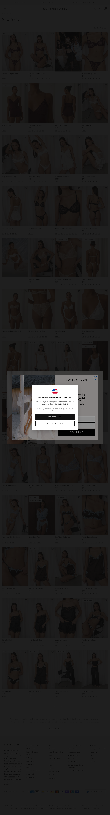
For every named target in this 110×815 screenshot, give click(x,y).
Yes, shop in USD (55, 417)
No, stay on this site (55, 424)
